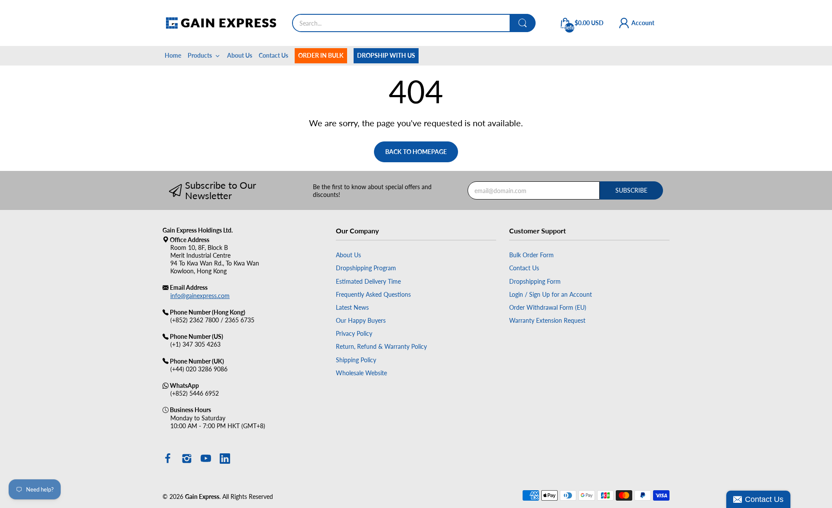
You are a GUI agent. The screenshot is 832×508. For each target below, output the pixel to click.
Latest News (352, 307)
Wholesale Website (361, 373)
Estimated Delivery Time (368, 281)
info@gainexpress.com (200, 295)
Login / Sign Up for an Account (550, 294)
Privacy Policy (354, 333)
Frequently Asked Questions (373, 294)
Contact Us (524, 268)
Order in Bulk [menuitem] (321, 55)
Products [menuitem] (200, 55)
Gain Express (202, 496)
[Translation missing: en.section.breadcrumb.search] (523, 23)
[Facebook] (167, 459)
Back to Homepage (416, 151)
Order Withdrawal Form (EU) (547, 307)
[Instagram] (187, 459)
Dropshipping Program (366, 268)
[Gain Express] (220, 23)
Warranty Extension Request (547, 320)
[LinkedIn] (225, 459)
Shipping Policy (356, 360)
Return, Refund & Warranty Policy (381, 346)
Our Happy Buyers (361, 320)
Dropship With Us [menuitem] (386, 55)
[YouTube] (206, 459)
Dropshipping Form (535, 281)
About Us (348, 255)
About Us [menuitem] (239, 55)
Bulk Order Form (531, 255)
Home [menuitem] (173, 55)
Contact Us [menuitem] (273, 55)
